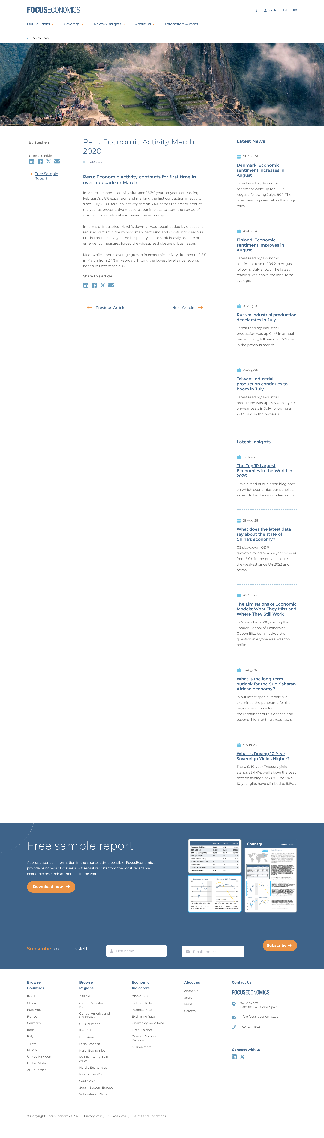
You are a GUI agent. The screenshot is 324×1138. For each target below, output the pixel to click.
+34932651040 (250, 1027)
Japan (31, 1043)
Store (188, 997)
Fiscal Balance (142, 1030)
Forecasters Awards (181, 24)
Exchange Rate (143, 1016)
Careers (190, 1011)
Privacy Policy (94, 1116)
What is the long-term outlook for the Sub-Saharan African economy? (266, 684)
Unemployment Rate (148, 1023)
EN (284, 10)
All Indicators (141, 1047)
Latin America (89, 1044)
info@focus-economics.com (261, 1016)
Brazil (31, 996)
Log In (272, 10)
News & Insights (107, 24)
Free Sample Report (46, 176)
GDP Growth (141, 996)
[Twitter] (242, 1056)
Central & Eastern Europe (92, 1005)
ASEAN (84, 996)
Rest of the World (92, 1074)
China (31, 1003)
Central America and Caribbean (94, 1015)
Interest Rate (142, 1010)
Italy (30, 1036)
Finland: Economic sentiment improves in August (260, 245)
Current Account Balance (144, 1038)
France (32, 1016)
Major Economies (92, 1050)
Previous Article (110, 307)
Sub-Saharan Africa (93, 1094)
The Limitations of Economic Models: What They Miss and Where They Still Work (267, 609)
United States (37, 1063)
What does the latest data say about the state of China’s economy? (264, 534)
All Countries (36, 1070)
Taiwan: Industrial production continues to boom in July (262, 384)
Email (187, 942)
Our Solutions (38, 24)
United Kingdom (39, 1056)
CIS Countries (89, 1024)
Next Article (183, 307)
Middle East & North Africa (94, 1059)
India (30, 1030)
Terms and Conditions (149, 1116)
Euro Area (34, 1010)
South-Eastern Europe (96, 1087)
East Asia (86, 1030)
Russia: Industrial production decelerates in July (267, 317)
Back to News (40, 38)
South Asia (87, 1081)
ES (295, 10)
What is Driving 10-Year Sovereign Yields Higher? (263, 756)
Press (188, 1004)
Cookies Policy (118, 1116)
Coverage (72, 24)
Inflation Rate (142, 1003)
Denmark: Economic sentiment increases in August (260, 170)
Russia (32, 1050)
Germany (34, 1023)
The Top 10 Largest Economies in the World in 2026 (264, 470)
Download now (48, 886)
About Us (143, 24)
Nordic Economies (93, 1067)
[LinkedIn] (234, 1056)
